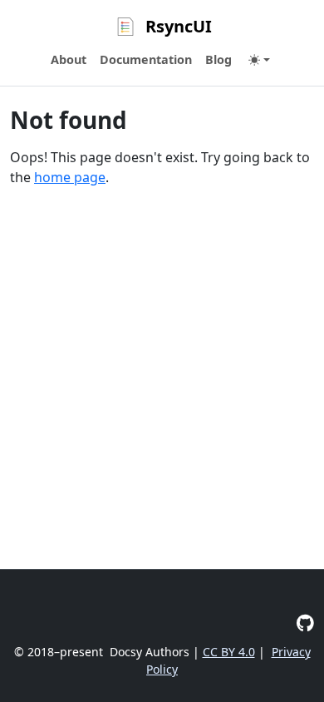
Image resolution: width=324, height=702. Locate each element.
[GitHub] (305, 623)
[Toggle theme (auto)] (259, 60)
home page (70, 177)
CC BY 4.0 (229, 652)
